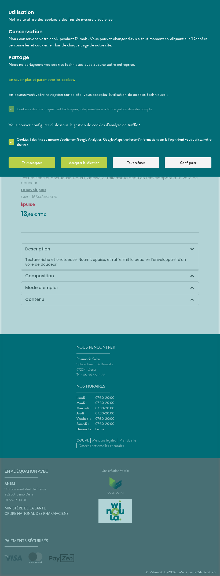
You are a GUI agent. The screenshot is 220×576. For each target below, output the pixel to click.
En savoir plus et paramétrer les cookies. (42, 79)
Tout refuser (136, 162)
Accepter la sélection (84, 162)
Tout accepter (32, 162)
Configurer (188, 162)
